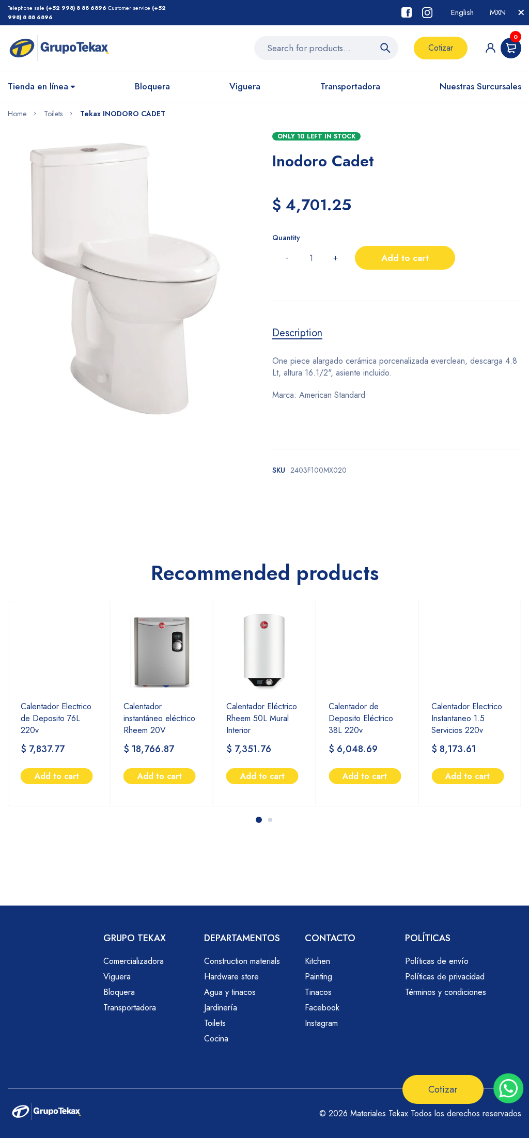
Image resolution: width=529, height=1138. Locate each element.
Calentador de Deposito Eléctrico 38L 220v (361, 718)
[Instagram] (427, 12)
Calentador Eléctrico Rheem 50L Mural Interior (261, 718)
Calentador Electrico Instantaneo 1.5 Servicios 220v (466, 718)
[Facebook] (406, 12)
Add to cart (57, 776)
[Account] (490, 48)
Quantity (286, 237)
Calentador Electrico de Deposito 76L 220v (56, 718)
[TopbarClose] (521, 12)
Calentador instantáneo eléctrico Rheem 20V (159, 718)
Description (297, 333)
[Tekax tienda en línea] (59, 48)
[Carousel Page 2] (270, 820)
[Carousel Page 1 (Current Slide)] (259, 820)
